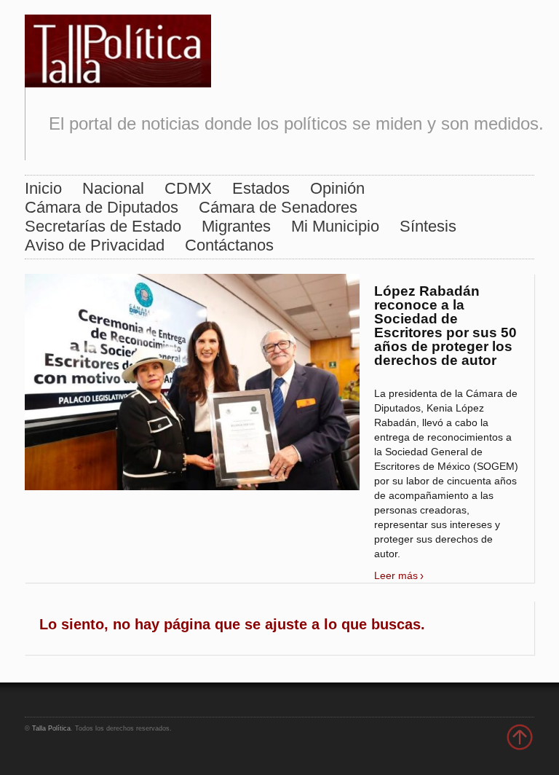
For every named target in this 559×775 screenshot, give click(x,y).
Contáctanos (229, 245)
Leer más (396, 575)
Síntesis (428, 226)
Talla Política (51, 728)
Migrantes (236, 226)
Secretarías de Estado (103, 226)
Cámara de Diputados (101, 207)
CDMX (188, 188)
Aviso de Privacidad (94, 245)
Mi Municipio (335, 226)
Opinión (337, 188)
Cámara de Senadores (278, 207)
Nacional (113, 188)
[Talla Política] (118, 47)
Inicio (43, 188)
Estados (261, 188)
